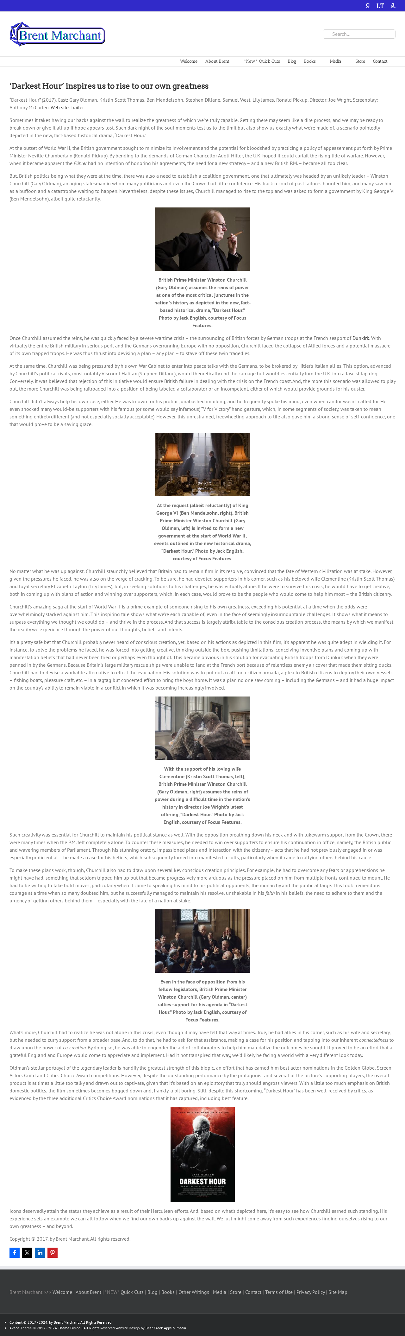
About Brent (88, 1292)
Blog (153, 1292)
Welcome (62, 1292)
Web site (60, 107)
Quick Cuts (132, 1292)
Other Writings (193, 1292)
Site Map (337, 1292)
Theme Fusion (69, 1328)
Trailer (77, 107)
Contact (253, 1292)
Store (236, 1292)
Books (168, 1292)
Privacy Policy (310, 1292)
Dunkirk (360, 338)
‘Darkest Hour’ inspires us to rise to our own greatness (109, 86)
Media (220, 1292)
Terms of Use (278, 1292)
